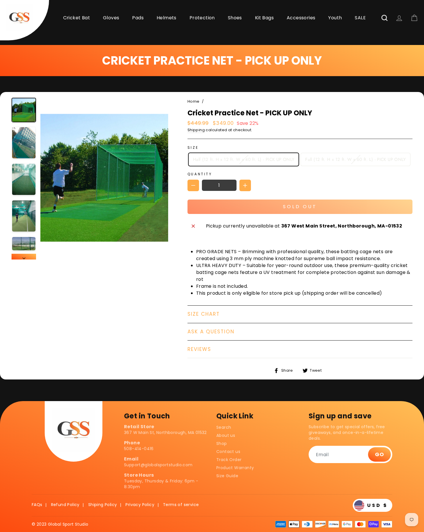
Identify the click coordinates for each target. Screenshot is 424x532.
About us (225, 435)
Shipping (196, 129)
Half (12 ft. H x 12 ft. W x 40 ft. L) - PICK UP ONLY (243, 159)
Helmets (167, 17)
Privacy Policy (139, 504)
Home (193, 101)
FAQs (37, 504)
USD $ (377, 505)
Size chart (203, 314)
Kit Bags (264, 17)
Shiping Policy (102, 504)
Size (192, 147)
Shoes (235, 17)
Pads (138, 17)
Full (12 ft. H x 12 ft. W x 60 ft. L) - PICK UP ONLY (355, 159)
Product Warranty (235, 468)
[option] (104, 179)
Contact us (228, 451)
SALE (360, 17)
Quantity (199, 174)
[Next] (24, 257)
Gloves (111, 17)
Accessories (301, 17)
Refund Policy (65, 504)
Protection (202, 17)
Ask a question (210, 331)
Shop (221, 443)
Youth (335, 17)
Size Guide (227, 476)
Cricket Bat (76, 17)
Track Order (228, 460)
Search (223, 427)
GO (379, 454)
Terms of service (181, 504)
